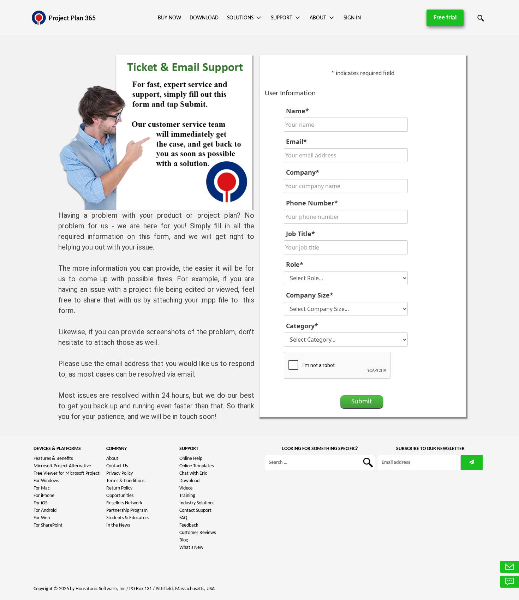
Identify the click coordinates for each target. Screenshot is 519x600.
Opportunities (119, 495)
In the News (118, 525)
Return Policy (119, 488)
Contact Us (117, 466)
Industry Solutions (196, 503)
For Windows (46, 481)
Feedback (188, 525)
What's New (191, 547)
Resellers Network (124, 503)
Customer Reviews (197, 532)
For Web (42, 518)
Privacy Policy (119, 473)
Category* (302, 326)
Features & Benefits (53, 458)
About (318, 18)
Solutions (240, 18)
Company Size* (309, 295)
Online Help (190, 458)
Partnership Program (127, 510)
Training (187, 495)
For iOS (40, 503)
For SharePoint (48, 525)
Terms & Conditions (125, 481)
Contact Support (195, 510)
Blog (183, 540)
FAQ (183, 518)
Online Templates (196, 466)
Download (204, 18)
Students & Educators (127, 518)
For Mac (42, 488)
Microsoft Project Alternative (62, 466)
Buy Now (169, 18)
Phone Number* (312, 203)
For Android (45, 510)
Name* (297, 111)
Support (281, 18)
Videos (185, 488)
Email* (296, 141)
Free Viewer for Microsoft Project (67, 473)
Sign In (352, 18)
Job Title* (300, 233)
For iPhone (44, 495)
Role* (294, 264)
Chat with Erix (193, 473)
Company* (302, 172)
